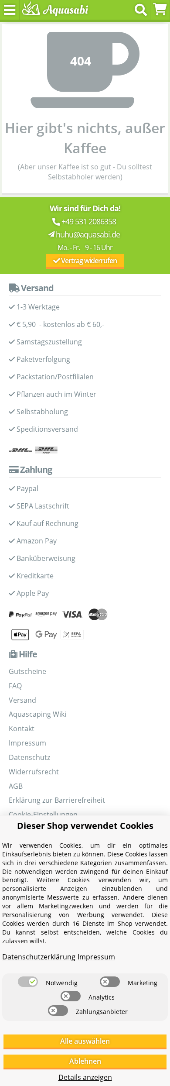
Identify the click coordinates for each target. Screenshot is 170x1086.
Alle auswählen (85, 1041)
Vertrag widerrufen (88, 260)
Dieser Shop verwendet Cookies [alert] (85, 826)
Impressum (27, 743)
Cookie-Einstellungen (43, 814)
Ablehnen (85, 1061)
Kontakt (21, 728)
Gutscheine (27, 671)
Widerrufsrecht (34, 772)
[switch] (28, 981)
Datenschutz (29, 757)
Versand (22, 700)
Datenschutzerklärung (38, 957)
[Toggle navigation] (10, 10)
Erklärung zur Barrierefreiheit (57, 800)
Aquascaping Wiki (37, 714)
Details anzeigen (85, 1077)
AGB (16, 786)
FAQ (15, 686)
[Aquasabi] (53, 9)
